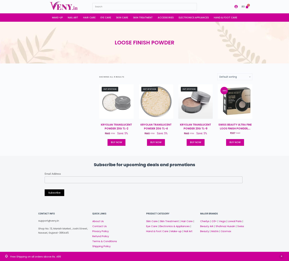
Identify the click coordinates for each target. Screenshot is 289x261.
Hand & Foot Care (225, 17)
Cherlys (204, 221)
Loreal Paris (235, 221)
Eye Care (106, 17)
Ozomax (226, 231)
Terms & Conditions (104, 241)
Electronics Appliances (194, 17)
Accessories (166, 17)
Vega (222, 221)
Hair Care (89, 17)
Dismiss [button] (281, 256)
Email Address (53, 173)
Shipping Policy (101, 246)
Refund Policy (100, 236)
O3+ (214, 221)
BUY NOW (116, 142)
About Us (98, 221)
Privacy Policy (100, 231)
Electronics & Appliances (174, 226)
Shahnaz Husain (225, 226)
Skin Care (122, 17)
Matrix (215, 231)
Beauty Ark (206, 226)
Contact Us (99, 226)
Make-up (57, 17)
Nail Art (73, 17)
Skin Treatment (143, 17)
